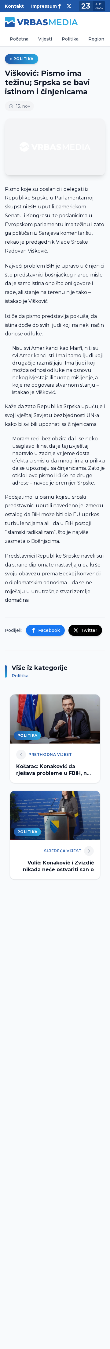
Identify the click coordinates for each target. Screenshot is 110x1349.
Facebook (49, 630)
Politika (70, 39)
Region (96, 39)
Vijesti (45, 39)
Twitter (89, 630)
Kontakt (14, 6)
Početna (19, 39)
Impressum (44, 6)
